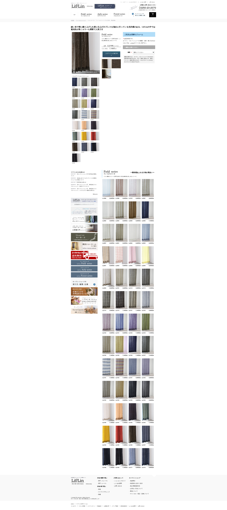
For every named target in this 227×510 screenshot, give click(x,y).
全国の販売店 (123, 506)
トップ (124, 2)
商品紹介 (99, 506)
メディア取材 (115, 506)
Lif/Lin (72, 504)
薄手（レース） (102, 483)
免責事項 (132, 481)
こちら (132, 43)
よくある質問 (118, 483)
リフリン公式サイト (81, 503)
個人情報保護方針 (135, 486)
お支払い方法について (136, 488)
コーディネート (91, 506)
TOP (74, 14)
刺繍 (99, 494)
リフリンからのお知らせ (78, 172)
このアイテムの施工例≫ (111, 54)
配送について (134, 491)
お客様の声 (106, 506)
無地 (99, 489)
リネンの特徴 (82, 506)
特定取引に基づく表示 (136, 483)
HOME (72, 20)
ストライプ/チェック (104, 492)
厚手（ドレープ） (103, 481)
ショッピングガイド (133, 2)
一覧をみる (95, 194)
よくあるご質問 (143, 2)
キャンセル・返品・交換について (139, 493)
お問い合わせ (152, 2)
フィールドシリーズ (81, 20)
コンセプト (73, 506)
